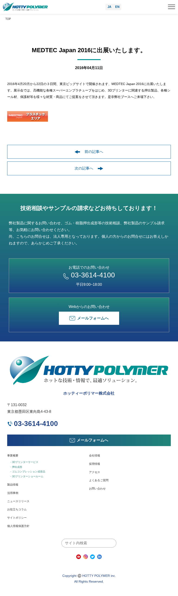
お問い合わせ (97, 488)
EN (117, 7)
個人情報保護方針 (18, 526)
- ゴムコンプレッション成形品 (27, 471)
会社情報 (94, 455)
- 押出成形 (16, 466)
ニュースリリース (18, 501)
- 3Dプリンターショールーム (26, 476)
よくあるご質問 (98, 480)
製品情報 (12, 484)
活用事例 (12, 493)
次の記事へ (84, 168)
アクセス (94, 472)
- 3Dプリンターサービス (24, 462)
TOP (8, 19)
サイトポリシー (17, 517)
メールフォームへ (93, 318)
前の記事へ (94, 152)
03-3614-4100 (93, 275)
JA (109, 7)
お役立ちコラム (17, 509)
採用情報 (94, 463)
